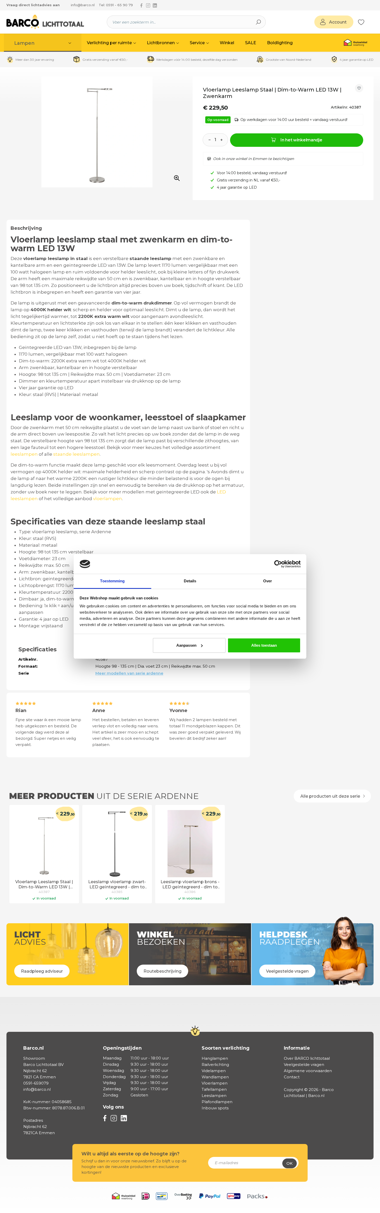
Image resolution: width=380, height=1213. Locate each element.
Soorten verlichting (225, 1048)
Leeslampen (214, 1095)
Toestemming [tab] (112, 581)
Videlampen (214, 1070)
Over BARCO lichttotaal (307, 1058)
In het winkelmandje (301, 140)
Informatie (297, 1048)
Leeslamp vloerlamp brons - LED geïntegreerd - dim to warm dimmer (190, 884)
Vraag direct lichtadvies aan (33, 5)
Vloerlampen (214, 1083)
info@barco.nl (83, 5)
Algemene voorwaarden (308, 1070)
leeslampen (24, 454)
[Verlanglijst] (361, 22)
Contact (292, 1076)
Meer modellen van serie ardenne (129, 673)
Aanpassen (186, 645)
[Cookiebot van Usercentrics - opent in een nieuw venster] (278, 564)
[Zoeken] (258, 22)
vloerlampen (107, 498)
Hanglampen (215, 1058)
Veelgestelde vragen (304, 1064)
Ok (289, 1163)
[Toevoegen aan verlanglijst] (359, 88)
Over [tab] (267, 581)
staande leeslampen (76, 454)
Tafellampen (214, 1089)
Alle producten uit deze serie (330, 796)
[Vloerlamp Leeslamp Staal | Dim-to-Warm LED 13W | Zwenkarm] (44, 843)
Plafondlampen (217, 1101)
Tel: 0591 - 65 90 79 (116, 5)
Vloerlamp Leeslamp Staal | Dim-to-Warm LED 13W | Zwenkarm (44, 884)
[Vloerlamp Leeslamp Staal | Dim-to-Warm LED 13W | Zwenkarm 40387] (97, 131)
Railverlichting (215, 1064)
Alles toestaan (264, 645)
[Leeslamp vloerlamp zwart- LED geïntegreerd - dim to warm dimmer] (117, 843)
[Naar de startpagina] (45, 22)
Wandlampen (215, 1076)
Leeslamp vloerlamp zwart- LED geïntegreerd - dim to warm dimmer (117, 884)
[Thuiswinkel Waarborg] (355, 42)
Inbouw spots (215, 1107)
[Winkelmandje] (367, 22)
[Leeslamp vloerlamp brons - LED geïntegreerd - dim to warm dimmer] (190, 843)
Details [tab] (190, 581)
